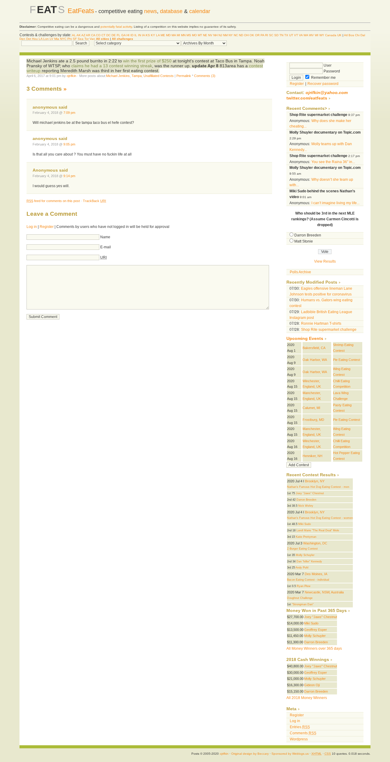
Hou (35, 38)
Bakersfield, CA (314, 348)
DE (114, 35)
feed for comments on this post (53, 201)
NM (225, 35)
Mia (56, 38)
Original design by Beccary (250, 753)
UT (291, 35)
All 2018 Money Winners (306, 698)
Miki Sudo (304, 524)
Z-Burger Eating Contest (302, 548)
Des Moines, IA (316, 574)
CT (103, 35)
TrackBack (94, 201)
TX (286, 35)
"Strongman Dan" (303, 604)
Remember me (323, 77)
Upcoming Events (304, 338)
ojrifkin (71, 76)
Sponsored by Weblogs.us (290, 753)
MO (194, 35)
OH (246, 35)
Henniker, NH (312, 456)
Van (92, 38)
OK (252, 35)
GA (123, 35)
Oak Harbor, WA (315, 360)
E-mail (105, 247)
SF (75, 38)
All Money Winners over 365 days (314, 648)
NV (210, 35)
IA (143, 35)
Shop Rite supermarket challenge (328, 329)
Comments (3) (204, 76)
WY (321, 35)
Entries (300, 727)
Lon (46, 38)
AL (74, 35)
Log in (32, 227)
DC (108, 35)
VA (301, 35)
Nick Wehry (305, 505)
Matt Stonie (303, 241)
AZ (83, 35)
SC (271, 35)
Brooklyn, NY (314, 481)
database (171, 11)
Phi (69, 38)
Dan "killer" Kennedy (309, 561)
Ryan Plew (303, 586)
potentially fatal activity (116, 26)
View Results (325, 261)
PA (262, 35)
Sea (80, 38)
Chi (357, 35)
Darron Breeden (307, 235)
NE (205, 35)
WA (305, 35)
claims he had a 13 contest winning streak (111, 65)
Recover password (323, 84)
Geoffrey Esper (315, 629)
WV (311, 35)
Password (331, 71)
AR (88, 35)
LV (51, 38)
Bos (351, 35)
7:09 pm (69, 112)
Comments (303, 733)
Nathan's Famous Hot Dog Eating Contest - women (320, 517)
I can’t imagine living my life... (335, 203)
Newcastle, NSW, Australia (324, 592)
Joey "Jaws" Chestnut (310, 493)
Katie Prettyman (306, 536)
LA (158, 35)
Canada (330, 35)
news (150, 11)
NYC (63, 38)
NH (215, 35)
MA (174, 35)
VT (296, 35)
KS (148, 35)
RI (266, 35)
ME (163, 35)
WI (316, 35)
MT (200, 35)
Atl (346, 35)
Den (22, 38)
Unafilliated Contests (159, 76)
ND (241, 35)
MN (183, 35)
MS (188, 35)
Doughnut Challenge (300, 597)
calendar (199, 11)
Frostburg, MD (313, 419)
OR (257, 35)
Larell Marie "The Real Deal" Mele (317, 530)
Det (28, 38)
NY (231, 35)
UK (339, 35)
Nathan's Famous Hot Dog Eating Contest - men (318, 486)
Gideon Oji (312, 685)
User (327, 65)
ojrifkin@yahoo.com (327, 92)
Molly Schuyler (305, 555)
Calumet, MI (311, 408)
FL (118, 35)
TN (281, 35)
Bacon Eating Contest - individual (308, 579)
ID (131, 35)
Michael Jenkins (118, 76)
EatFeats (81, 11)
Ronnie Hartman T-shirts (321, 323)
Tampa (137, 76)
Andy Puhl (302, 567)
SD (276, 35)
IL (135, 35)
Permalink (183, 76)
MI (178, 35)
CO (98, 35)
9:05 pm (69, 144)
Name (105, 237)
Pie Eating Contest (346, 360)
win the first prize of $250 (147, 60)
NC (236, 35)
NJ (220, 35)
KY (153, 35)
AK (78, 35)
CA (93, 35)
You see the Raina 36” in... (333, 162)
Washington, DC (315, 543)
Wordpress (299, 739)
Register (47, 227)
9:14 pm (69, 176)
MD (168, 35)
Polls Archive (300, 272)
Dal (362, 35)
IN (139, 35)
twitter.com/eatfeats (306, 98)
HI (127, 35)
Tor (86, 38)
